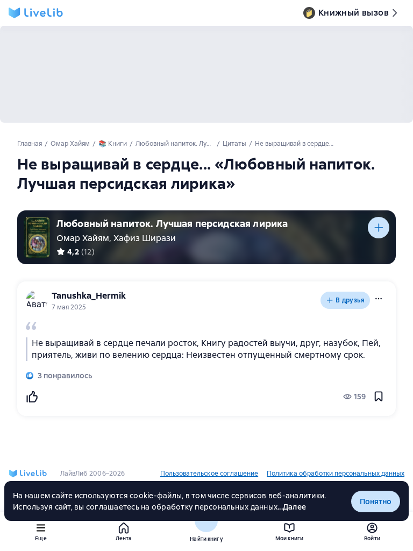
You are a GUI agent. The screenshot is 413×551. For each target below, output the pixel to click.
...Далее (291, 507)
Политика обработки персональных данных (335, 473)
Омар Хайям (82, 238)
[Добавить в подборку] (378, 227)
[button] (378, 298)
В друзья (350, 300)
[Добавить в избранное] (378, 396)
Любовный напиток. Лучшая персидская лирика (172, 223)
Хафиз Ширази (144, 238)
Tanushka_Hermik (89, 295)
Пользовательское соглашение (209, 473)
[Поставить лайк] (31, 396)
